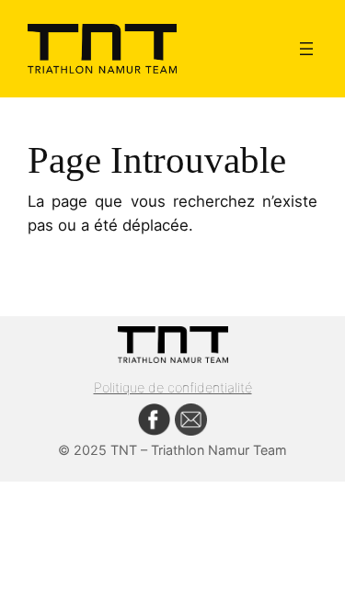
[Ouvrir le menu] (306, 49)
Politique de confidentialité (173, 387)
